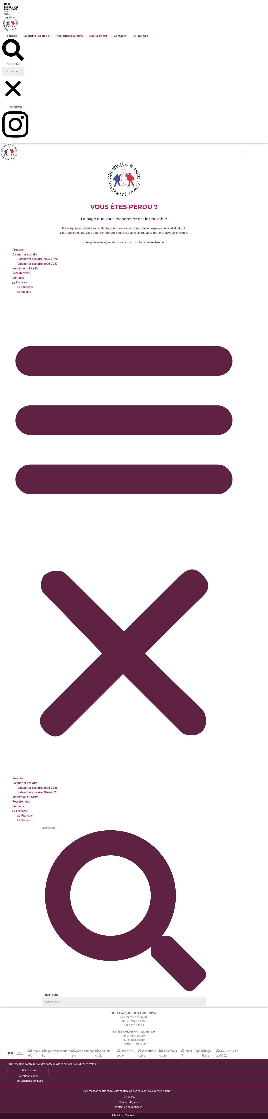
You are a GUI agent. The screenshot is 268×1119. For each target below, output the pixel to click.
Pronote (11, 36)
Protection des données (29, 1080)
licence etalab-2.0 (90, 1064)
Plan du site (29, 1070)
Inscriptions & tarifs (69, 36)
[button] (13, 50)
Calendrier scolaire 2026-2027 (38, 263)
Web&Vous (131, 1115)
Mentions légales (29, 1076)
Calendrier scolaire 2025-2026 (38, 259)
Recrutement (98, 36)
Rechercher (13, 64)
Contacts (120, 36)
